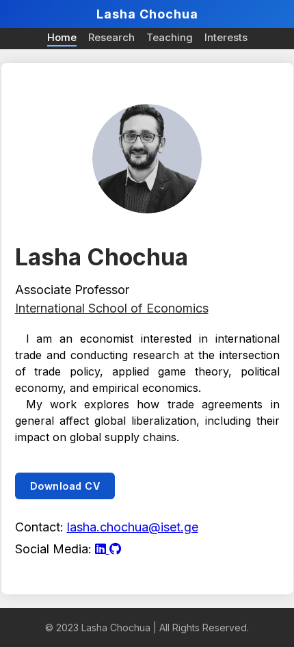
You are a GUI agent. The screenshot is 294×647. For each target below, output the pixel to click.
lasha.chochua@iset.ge (132, 527)
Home (62, 37)
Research (111, 37)
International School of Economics (112, 308)
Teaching (169, 37)
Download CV (65, 486)
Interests (226, 37)
